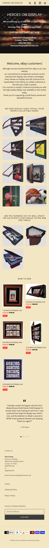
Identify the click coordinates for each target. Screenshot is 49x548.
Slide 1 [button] (21, 437)
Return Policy (10, 495)
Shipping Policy (11, 489)
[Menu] (44, 2)
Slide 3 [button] (25, 437)
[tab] (21, 437)
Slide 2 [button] (23, 437)
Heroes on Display (13, 3)
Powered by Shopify (33, 540)
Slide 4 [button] (28, 437)
